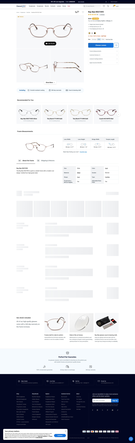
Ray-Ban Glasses (36, 286)
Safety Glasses (20, 307)
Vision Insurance (65, 309)
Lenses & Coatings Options (96, 59)
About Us (78, 286)
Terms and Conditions (42, 436)
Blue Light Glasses (20, 302)
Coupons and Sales (21, 314)
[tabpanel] (67, 175)
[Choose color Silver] (92, 33)
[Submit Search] (84, 6)
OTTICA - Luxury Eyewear (22, 312)
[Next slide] (118, 114)
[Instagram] (97, 300)
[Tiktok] (117, 300)
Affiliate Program (50, 302)
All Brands (34, 309)
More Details (81, 1)
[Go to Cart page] (108, 6)
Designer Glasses (36, 307)
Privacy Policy (115, 294)
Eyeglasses (22, 12)
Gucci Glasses (35, 291)
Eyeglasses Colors (50, 289)
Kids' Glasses (19, 291)
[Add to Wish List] (83, 12)
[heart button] (116, 45)
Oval (78, 177)
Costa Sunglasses (36, 304)
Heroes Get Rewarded (51, 309)
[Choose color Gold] (89, 33)
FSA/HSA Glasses (50, 297)
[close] (65, 431)
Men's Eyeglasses (20, 286)
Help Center (64, 297)
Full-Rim (107, 177)
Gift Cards (48, 314)
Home (17, 12)
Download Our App (50, 299)
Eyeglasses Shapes (50, 286)
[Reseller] (61, 321)
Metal (78, 172)
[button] (19, 322)
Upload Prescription (66, 299)
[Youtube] (112, 300)
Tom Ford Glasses (36, 294)
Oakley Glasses (35, 289)
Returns (63, 294)
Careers (78, 294)
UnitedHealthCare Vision (67, 307)
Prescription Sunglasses (22, 299)
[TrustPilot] (41, 321)
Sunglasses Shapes (50, 291)
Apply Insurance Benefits (96, 62)
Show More (49, 82)
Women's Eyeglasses (21, 289)
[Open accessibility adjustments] (106, 2)
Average (94, 39)
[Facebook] (92, 300)
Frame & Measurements (95, 51)
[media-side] (67, 65)
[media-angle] (33, 65)
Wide (99, 39)
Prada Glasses (35, 302)
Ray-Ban (28, 12)
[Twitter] (102, 300)
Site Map (78, 299)
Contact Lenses (20, 309)
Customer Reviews (80, 297)
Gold (106, 168)
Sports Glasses (20, 304)
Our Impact (79, 289)
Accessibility (64, 304)
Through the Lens (80, 291)
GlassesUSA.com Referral (52, 312)
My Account (64, 286)
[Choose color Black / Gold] (95, 33)
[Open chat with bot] (131, 439)
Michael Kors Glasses (37, 297)
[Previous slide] (16, 114)
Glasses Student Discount (52, 307)
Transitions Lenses (21, 294)
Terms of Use (109, 294)
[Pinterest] (107, 300)
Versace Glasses (36, 299)
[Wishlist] (104, 6)
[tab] (25, 161)
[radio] (24, 194)
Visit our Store (64, 291)
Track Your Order (65, 289)
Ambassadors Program (51, 304)
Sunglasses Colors (50, 294)
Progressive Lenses (21, 297)
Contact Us (64, 302)
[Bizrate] (50, 321)
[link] (21, 6)
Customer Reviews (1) (95, 55)
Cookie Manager (39, 437)
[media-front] (50, 32)
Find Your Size (109, 39)
